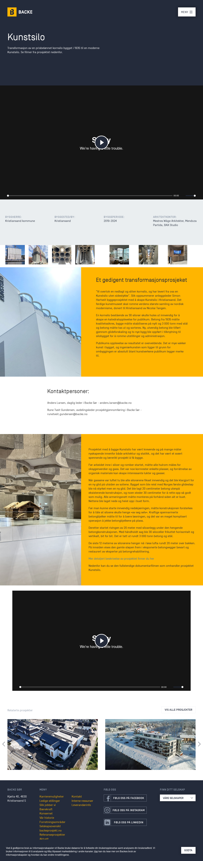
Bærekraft (46, 809)
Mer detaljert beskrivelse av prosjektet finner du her (121, 558)
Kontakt (77, 796)
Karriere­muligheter (52, 796)
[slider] (90, 195)
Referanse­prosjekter (52, 834)
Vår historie (47, 817)
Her (96, 851)
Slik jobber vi (48, 805)
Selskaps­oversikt (50, 826)
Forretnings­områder (52, 822)
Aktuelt (44, 839)
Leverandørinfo (81, 805)
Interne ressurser (82, 801)
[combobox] (178, 798)
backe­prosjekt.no (51, 830)
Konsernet (46, 813)
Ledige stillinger (50, 801)
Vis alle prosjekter (178, 709)
